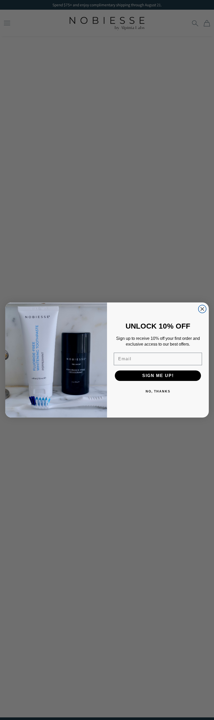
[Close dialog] (202, 309)
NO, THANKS (158, 391)
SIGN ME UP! (158, 375)
